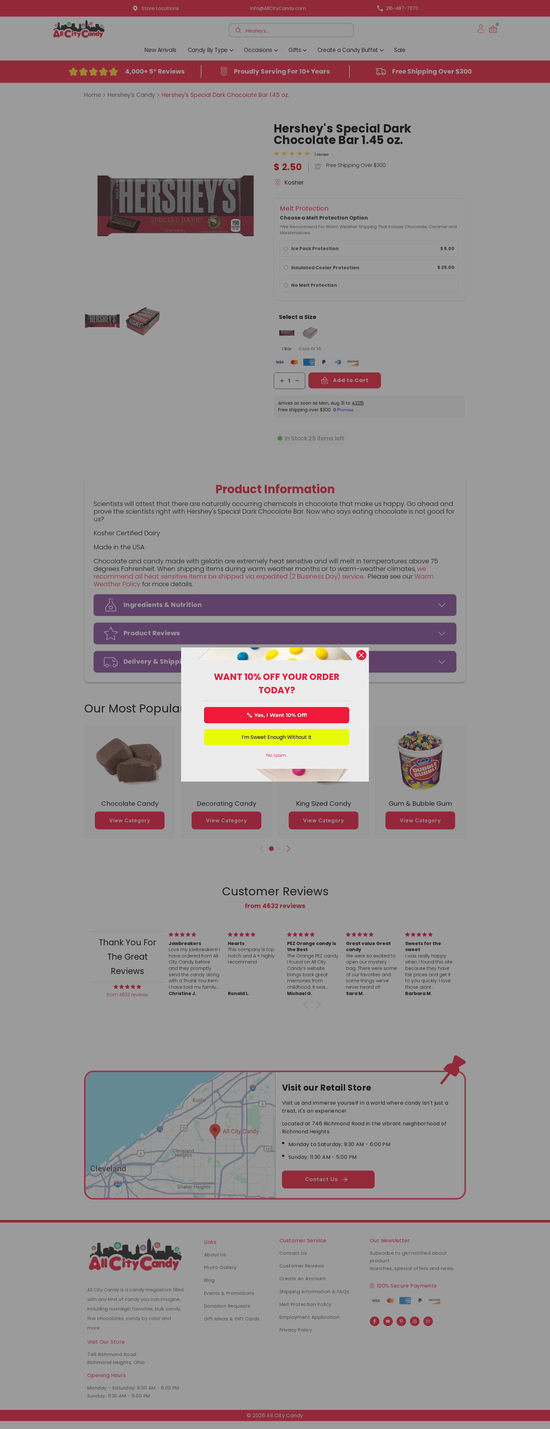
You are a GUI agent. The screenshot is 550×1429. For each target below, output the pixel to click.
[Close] (361, 655)
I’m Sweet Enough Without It (277, 737)
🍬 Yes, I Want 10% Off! (276, 715)
